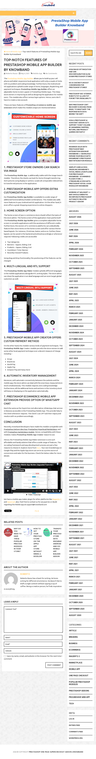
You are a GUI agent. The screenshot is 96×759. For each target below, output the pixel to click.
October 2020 (76, 602)
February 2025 (76, 313)
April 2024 (74, 371)
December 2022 (76, 461)
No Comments (51, 73)
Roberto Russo (12, 73)
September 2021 (76, 538)
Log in (71, 719)
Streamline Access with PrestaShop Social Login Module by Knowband (80, 183)
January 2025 (75, 320)
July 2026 (73, 223)
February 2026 (76, 249)
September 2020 (76, 609)
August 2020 (75, 615)
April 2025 (74, 300)
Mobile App (37, 73)
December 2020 (76, 596)
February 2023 (76, 448)
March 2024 (74, 377)
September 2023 (76, 416)
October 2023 (76, 410)
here (39, 448)
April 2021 (74, 570)
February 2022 (76, 512)
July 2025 (73, 281)
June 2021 (73, 557)
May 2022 (73, 500)
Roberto (25, 574)
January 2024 (75, 390)
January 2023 (75, 455)
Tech (71, 703)
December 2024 (76, 326)
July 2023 (73, 429)
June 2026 (73, 230)
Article (72, 630)
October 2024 (76, 339)
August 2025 (75, 275)
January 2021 (75, 589)
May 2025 (73, 294)
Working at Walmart (78, 192)
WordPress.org (76, 738)
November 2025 (76, 255)
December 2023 (76, 397)
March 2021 (74, 577)
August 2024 (75, 352)
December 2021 (76, 525)
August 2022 (75, 480)
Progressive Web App (79, 697)
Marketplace (75, 663)
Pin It (37, 511)
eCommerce (74, 650)
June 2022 (73, 493)
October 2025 (76, 262)
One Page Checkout (78, 675)
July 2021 (73, 551)
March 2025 (74, 307)
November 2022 (76, 467)
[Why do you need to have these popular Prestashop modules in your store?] (8, 532)
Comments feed (76, 732)
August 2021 (75, 544)
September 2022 (76, 474)
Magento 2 (74, 656)
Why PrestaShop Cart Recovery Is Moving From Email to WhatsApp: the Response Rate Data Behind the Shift (80, 109)
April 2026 (74, 243)
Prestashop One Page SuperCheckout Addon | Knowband (56, 752)
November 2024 (76, 332)
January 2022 (75, 519)
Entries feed (74, 725)
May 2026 (73, 236)
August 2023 (75, 422)
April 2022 (74, 506)
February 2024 (76, 384)
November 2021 (76, 532)
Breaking (73, 637)
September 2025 (76, 268)
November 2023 (76, 403)
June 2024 (73, 365)
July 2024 (73, 358)
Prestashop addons (79, 691)
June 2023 (73, 435)
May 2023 (73, 442)
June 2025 (73, 288)
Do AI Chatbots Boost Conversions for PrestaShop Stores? (79, 85)
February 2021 (76, 583)
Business (73, 643)
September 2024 (76, 345)
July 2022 (73, 487)
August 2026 (75, 217)
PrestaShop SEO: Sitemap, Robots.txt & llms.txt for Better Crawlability (80, 96)
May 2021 (73, 564)
